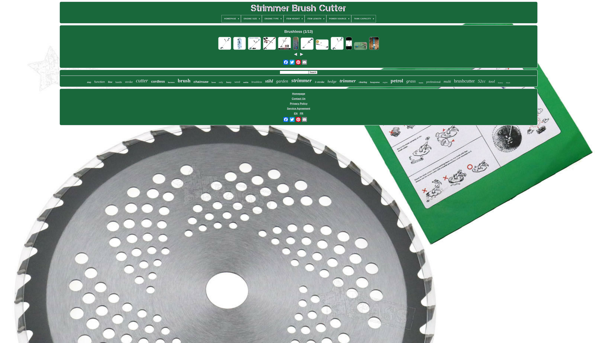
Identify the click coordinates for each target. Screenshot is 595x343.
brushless (256, 81)
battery (500, 83)
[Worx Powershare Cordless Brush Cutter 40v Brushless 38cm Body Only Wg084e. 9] (349, 43)
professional (433, 81)
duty (89, 82)
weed (237, 81)
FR (301, 113)
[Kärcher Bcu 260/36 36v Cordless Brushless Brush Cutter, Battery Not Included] (240, 43)
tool (492, 81)
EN (296, 113)
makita (245, 82)
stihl (269, 80)
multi (447, 81)
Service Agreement (298, 108)
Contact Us (298, 98)
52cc (482, 81)
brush (184, 80)
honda (421, 83)
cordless (158, 81)
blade (508, 83)
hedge (332, 81)
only (221, 82)
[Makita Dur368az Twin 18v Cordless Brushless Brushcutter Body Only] (225, 43)
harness (171, 82)
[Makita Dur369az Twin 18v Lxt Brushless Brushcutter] (374, 43)
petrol (397, 80)
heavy (228, 82)
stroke (129, 81)
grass (411, 81)
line (110, 81)
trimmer (348, 80)
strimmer (301, 80)
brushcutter (464, 80)
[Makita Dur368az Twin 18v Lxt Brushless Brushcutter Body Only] (337, 43)
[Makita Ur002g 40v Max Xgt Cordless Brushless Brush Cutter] (295, 43)
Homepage (298, 93)
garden (282, 81)
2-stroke (319, 81)
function (99, 81)
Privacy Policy (298, 103)
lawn (214, 82)
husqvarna (375, 82)
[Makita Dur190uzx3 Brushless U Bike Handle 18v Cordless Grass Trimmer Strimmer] (254, 43)
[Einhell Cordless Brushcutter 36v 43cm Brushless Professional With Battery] (284, 43)
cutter (142, 80)
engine (385, 82)
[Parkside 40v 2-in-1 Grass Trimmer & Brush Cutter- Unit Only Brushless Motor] (322, 45)
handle (118, 82)
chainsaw (201, 81)
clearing (363, 82)
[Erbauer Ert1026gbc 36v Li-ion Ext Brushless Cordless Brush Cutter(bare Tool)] (307, 44)
